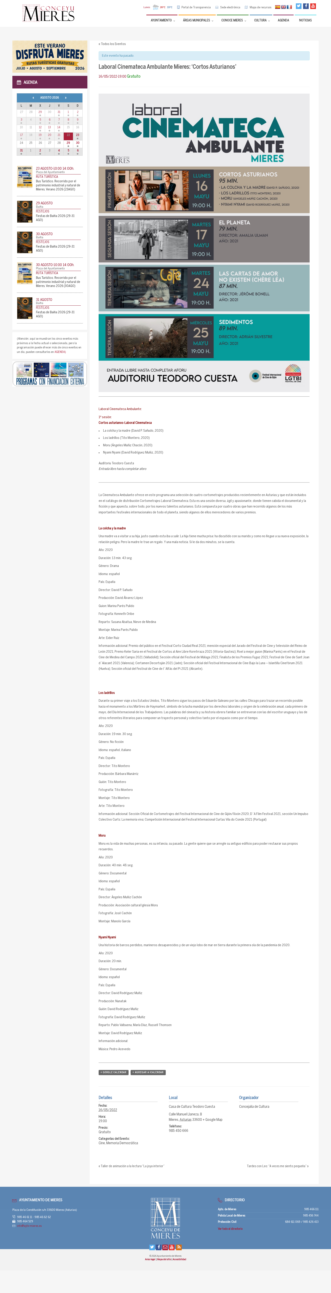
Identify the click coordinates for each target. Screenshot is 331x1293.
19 (40, 135)
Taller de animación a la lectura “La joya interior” (132, 1166)
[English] (283, 7)
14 (58, 127)
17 (21, 135)
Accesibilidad (179, 1259)
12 (40, 127)
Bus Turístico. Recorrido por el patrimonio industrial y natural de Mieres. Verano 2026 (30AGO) (58, 282)
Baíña (39, 206)
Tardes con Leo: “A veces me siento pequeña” (277, 1166)
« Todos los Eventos (112, 44)
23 (77, 135)
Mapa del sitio (164, 1259)
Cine (102, 1143)
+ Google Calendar (114, 1072)
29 (40, 112)
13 (49, 127)
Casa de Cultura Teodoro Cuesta (192, 1106)
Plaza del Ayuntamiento (50, 172)
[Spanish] (277, 7)
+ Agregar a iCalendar (148, 1072)
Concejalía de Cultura (254, 1106)
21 (59, 135)
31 (59, 112)
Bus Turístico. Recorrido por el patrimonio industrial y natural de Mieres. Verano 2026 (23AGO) (58, 185)
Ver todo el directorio (230, 1229)
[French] (289, 7)
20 (49, 135)
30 (77, 143)
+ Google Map (212, 1120)
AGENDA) (60, 352)
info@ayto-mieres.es (29, 1226)
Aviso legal (150, 1259)
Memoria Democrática (122, 1143)
